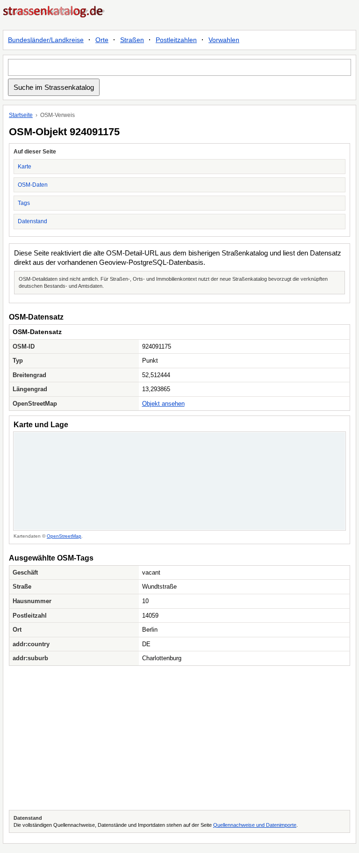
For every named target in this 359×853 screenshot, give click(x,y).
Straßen (132, 40)
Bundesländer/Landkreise (46, 40)
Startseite (21, 115)
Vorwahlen (223, 40)
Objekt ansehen (163, 403)
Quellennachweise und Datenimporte (254, 825)
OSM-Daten (33, 185)
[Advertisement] (179, 737)
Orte (101, 40)
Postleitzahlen (176, 40)
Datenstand (32, 221)
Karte (24, 166)
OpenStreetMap (64, 536)
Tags (24, 203)
